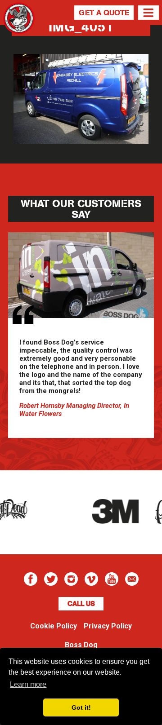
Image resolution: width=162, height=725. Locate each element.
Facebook (30, 579)
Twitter (51, 579)
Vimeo (91, 579)
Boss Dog (19, 29)
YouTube (111, 579)
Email (132, 579)
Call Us (81, 604)
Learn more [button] (28, 684)
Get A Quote (104, 12)
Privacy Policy (108, 626)
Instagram (71, 579)
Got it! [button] (81, 707)
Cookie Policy (53, 626)
